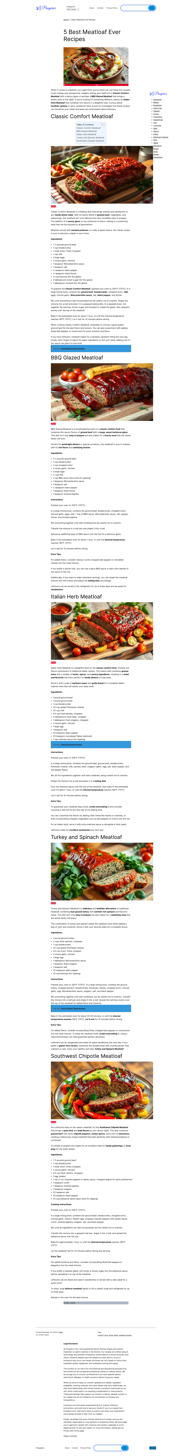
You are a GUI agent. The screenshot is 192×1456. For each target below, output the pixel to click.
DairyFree (157, 108)
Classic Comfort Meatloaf (88, 128)
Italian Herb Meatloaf (86, 134)
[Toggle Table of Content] (102, 124)
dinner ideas (113, 1335)
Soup (155, 152)
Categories (70, 7)
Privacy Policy (112, 8)
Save (97, 85)
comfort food (103, 1335)
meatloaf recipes (125, 1335)
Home (66, 20)
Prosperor (40, 1448)
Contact (100, 8)
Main (155, 128)
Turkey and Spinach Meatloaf (90, 137)
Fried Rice (157, 117)
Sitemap (153, 1448)
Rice (155, 140)
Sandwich (157, 146)
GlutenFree (158, 120)
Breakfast (157, 105)
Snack (156, 149)
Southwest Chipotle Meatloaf (90, 141)
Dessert (156, 111)
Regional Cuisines (160, 137)
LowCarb (157, 125)
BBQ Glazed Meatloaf (86, 131)
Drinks (156, 114)
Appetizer (157, 99)
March (156, 131)
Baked (156, 102)
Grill (155, 123)
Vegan (156, 154)
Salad (155, 143)
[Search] (151, 8)
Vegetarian (157, 157)
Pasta (155, 134)
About (92, 8)
